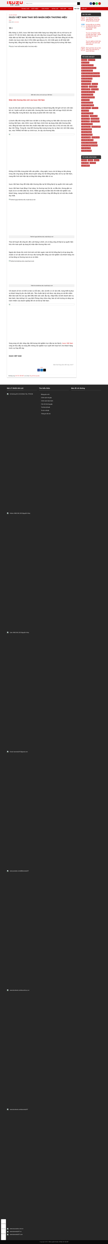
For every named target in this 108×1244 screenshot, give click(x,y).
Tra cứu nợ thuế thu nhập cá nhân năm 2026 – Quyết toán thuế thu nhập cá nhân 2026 (93, 35)
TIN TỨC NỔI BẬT (13, 14)
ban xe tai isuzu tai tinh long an (89, 67)
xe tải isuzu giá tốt (96, 126)
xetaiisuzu (96, 160)
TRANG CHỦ (25, 8)
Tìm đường (3, 1223)
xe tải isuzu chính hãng (87, 124)
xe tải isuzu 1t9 (85, 110)
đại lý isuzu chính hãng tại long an (89, 145)
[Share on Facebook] (38, 370)
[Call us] (96, 3)
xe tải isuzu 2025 (85, 121)
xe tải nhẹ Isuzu (95, 137)
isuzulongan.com (93, 86)
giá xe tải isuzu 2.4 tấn (87, 78)
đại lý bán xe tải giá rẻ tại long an (89, 142)
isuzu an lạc (95, 83)
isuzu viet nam (94, 89)
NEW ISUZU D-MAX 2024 (88, 105)
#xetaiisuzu (84, 59)
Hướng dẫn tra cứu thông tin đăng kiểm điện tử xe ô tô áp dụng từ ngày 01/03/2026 (93, 27)
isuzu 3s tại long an (86, 83)
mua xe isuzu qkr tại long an (88, 92)
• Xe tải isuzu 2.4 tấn (86, 150)
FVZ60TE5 (84, 160)
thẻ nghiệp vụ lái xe (86, 107)
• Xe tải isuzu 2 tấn (86, 148)
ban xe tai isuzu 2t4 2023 (87, 65)
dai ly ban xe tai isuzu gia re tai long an (91, 76)
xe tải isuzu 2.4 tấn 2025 (87, 113)
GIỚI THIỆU (34, 8)
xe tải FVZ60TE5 (85, 165)
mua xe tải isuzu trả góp (87, 102)
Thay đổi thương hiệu (34, 375)
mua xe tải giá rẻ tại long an (88, 97)
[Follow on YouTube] (99, 3)
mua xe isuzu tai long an (87, 94)
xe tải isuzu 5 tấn (95, 118)
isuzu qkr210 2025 (86, 89)
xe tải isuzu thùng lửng (87, 134)
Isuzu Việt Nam (67, 343)
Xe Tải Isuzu (95, 107)
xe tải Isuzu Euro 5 (86, 126)
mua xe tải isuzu (85, 100)
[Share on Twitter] (41, 370)
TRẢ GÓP (63, 8)
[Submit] (78, 3)
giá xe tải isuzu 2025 (86, 81)
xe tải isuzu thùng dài (86, 132)
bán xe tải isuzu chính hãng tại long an (90, 73)
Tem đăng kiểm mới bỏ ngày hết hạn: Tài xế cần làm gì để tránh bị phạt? (93, 19)
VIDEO (70, 8)
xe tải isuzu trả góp (86, 137)
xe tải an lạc (93, 162)
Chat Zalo (3, 1228)
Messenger (3, 1233)
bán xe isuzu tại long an (87, 70)
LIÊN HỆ (84, 8)
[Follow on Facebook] (90, 3)
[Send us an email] (93, 3)
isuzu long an (85, 86)
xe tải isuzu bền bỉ (95, 121)
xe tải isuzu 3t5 (93, 116)
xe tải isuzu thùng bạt (86, 129)
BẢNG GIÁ (55, 8)
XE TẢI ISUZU (85, 162)
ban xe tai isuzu (85, 62)
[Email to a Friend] (44, 370)
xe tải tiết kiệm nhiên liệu (87, 140)
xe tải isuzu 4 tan (85, 118)
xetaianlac (90, 160)
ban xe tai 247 (91, 59)
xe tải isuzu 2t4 (85, 116)
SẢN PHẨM (45, 8)
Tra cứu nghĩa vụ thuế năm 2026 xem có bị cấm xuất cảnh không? (93, 42)
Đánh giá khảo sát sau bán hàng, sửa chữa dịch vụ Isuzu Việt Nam (93, 49)
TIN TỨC (76, 8)
